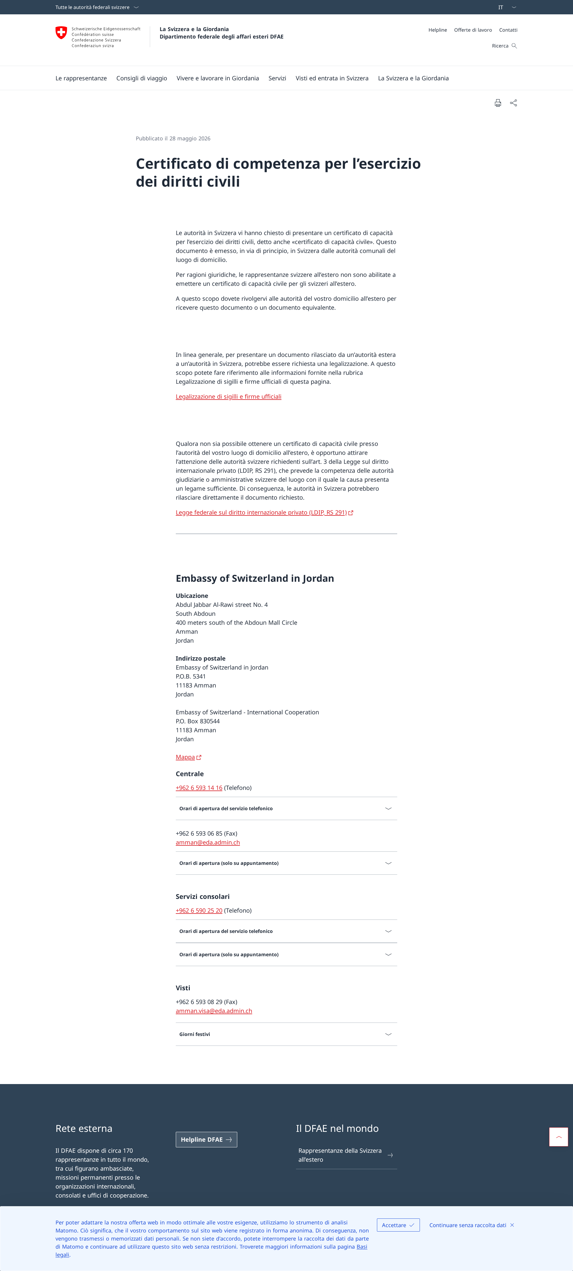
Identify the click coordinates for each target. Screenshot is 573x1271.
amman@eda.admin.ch (208, 842)
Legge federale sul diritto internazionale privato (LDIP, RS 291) (261, 512)
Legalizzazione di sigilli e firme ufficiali (228, 396)
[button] (81, 78)
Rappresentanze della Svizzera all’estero (340, 1154)
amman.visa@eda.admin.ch (214, 1011)
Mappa (185, 757)
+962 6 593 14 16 (199, 788)
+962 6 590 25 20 (199, 910)
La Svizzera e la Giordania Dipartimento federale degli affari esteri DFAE (222, 32)
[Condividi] (513, 102)
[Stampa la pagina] (498, 102)
